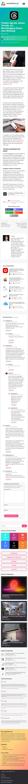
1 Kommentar (17, 283)
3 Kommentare (19, 291)
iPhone (11, 200)
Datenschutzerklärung (8, 749)
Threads (14, 203)
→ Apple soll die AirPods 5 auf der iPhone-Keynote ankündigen (12, 698)
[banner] (10, 4)
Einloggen (14, 561)
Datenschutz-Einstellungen (6, 782)
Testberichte (14, 553)
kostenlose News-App (21, 739)
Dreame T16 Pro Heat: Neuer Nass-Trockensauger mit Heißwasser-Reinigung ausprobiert (15, 673)
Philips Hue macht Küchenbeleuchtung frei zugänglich (12, 643)
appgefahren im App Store (14, 557)
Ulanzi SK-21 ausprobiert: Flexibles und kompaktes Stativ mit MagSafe (15, 663)
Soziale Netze (11, 202)
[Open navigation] (24, 3)
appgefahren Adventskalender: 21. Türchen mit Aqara (6, 225)
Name (6, 505)
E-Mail (6, 510)
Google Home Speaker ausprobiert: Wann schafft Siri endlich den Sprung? (16, 668)
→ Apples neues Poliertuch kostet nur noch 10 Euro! (10, 723)
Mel (11, 274)
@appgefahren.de (7, 84)
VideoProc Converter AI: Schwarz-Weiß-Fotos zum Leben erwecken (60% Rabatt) (21, 225)
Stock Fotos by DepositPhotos (7, 780)
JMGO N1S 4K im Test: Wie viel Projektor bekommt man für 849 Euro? (15, 659)
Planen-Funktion (13, 165)
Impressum (5, 748)
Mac (16, 200)
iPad (14, 200)
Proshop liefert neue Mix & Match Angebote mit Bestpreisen (13, 617)
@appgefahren (20, 141)
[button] (9, 209)
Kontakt (14, 565)
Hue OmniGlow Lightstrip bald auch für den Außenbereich (12, 595)
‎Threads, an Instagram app (16, 193)
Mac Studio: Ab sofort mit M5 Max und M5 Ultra (13, 765)
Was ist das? (18, 42)
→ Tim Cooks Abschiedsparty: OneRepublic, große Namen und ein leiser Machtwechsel (13, 707)
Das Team (14, 569)
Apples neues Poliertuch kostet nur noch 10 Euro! (14, 763)
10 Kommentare (12, 39)
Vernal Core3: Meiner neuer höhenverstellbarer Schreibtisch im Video (15, 654)
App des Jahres (21, 202)
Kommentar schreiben (19, 274)
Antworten (8, 330)
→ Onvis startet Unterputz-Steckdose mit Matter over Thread (12, 715)
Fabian (12, 291)
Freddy (4, 39)
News (19, 200)
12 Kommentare (19, 298)
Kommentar (7, 489)
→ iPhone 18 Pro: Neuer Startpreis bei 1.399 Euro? (10, 688)
